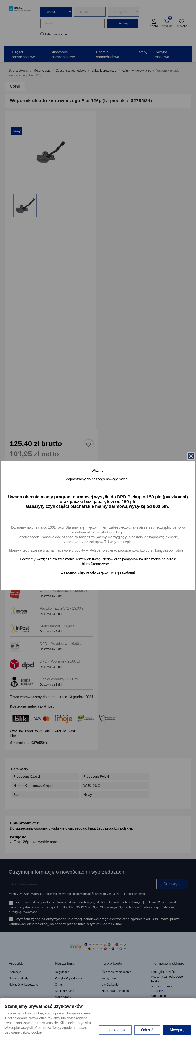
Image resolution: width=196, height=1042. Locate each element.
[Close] (191, 456)
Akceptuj (176, 1030)
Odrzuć (147, 1030)
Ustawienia (115, 1030)
